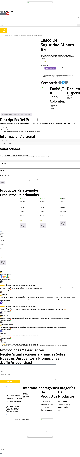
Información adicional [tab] (18, 114)
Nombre (2, 170)
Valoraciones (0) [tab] (28, 114)
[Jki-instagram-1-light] (4, 13)
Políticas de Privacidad (10, 419)
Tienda (9, 20)
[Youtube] (7, 13)
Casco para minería (49, 76)
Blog (2, 446)
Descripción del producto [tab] (7, 114)
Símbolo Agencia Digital (45, 431)
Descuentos (22, 20)
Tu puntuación (3, 159)
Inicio (6, 35)
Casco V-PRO (55, 76)
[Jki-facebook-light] (1, 13)
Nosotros (3, 449)
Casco (67, 75)
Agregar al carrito (50, 68)
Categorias (3, 20)
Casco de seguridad (22, 35)
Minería (60, 76)
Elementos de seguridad (13, 35)
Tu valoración (3, 163)
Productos (15, 20)
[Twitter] (63, 82)
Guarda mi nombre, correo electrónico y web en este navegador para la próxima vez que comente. (25, 180)
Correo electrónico (5, 175)
